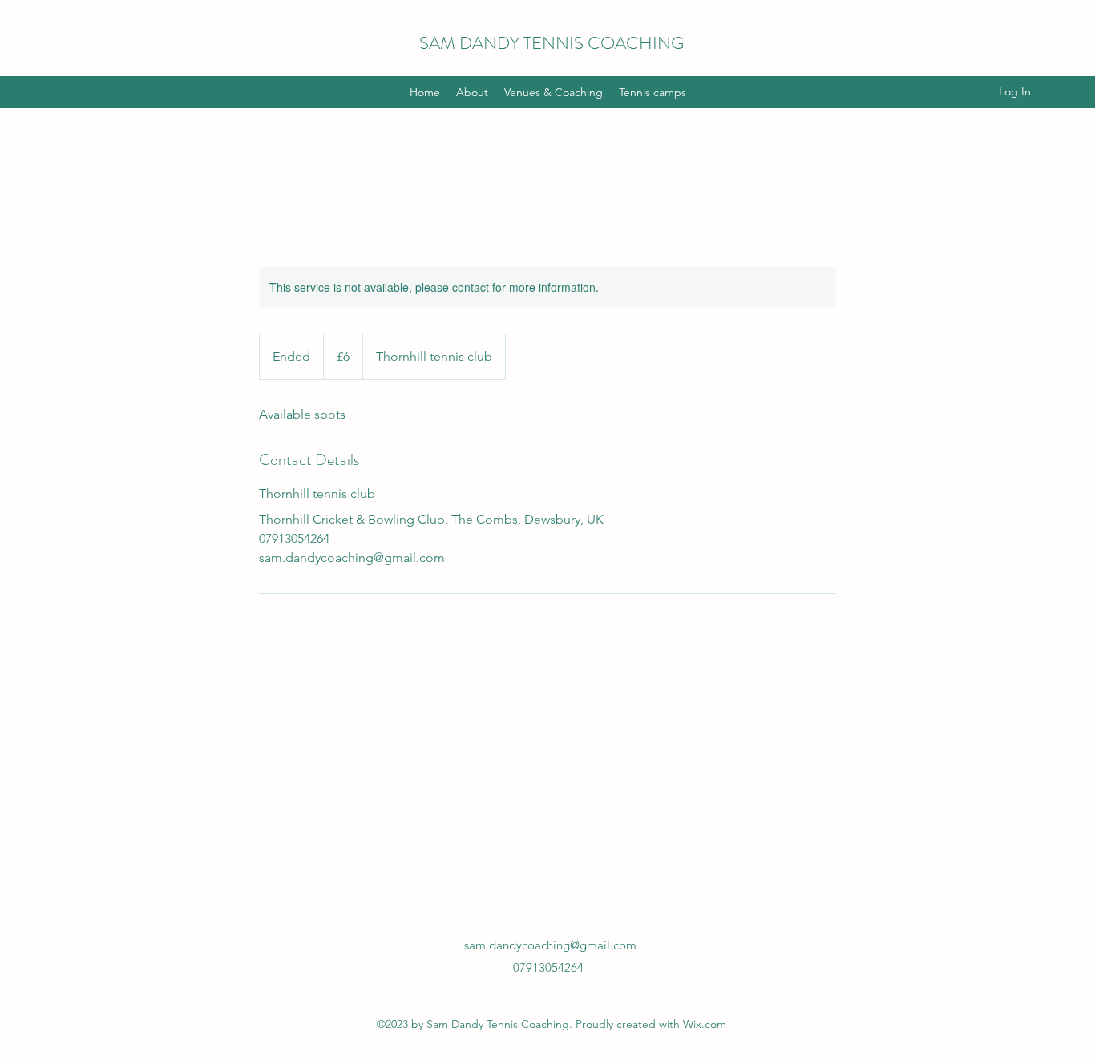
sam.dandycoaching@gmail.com (550, 945)
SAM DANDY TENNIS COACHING (551, 42)
